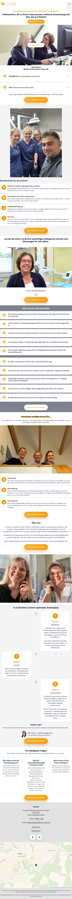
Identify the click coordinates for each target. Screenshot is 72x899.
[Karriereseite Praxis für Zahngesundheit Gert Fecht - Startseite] (8, 4)
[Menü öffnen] (69, 4)
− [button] (2, 847)
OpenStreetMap (57, 887)
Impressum (36, 827)
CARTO (70, 887)
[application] (36, 865)
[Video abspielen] (36, 267)
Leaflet (50, 887)
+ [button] (2, 844)
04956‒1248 (39, 819)
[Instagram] (39, 837)
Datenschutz (36, 831)
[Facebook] (32, 837)
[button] (36, 865)
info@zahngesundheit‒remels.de (38, 822)
